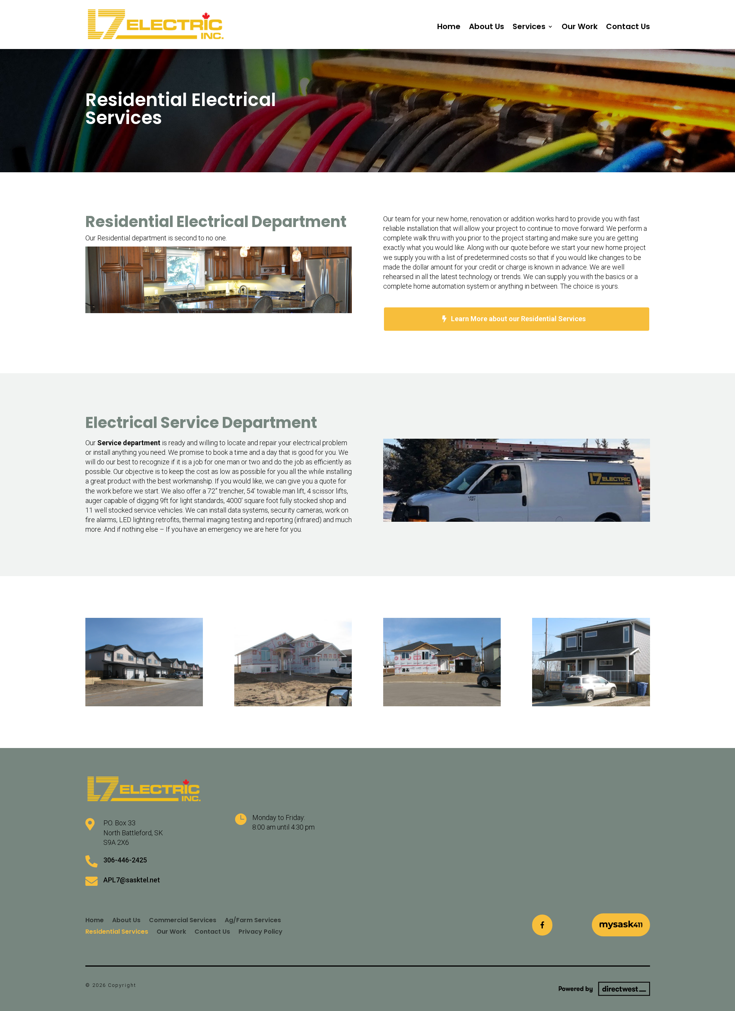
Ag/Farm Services (253, 919)
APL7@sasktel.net (131, 880)
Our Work (580, 28)
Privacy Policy (260, 930)
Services (529, 28)
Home (449, 28)
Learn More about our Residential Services (518, 319)
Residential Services (116, 930)
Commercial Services (182, 919)
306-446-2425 (125, 860)
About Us (486, 28)
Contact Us (628, 28)
